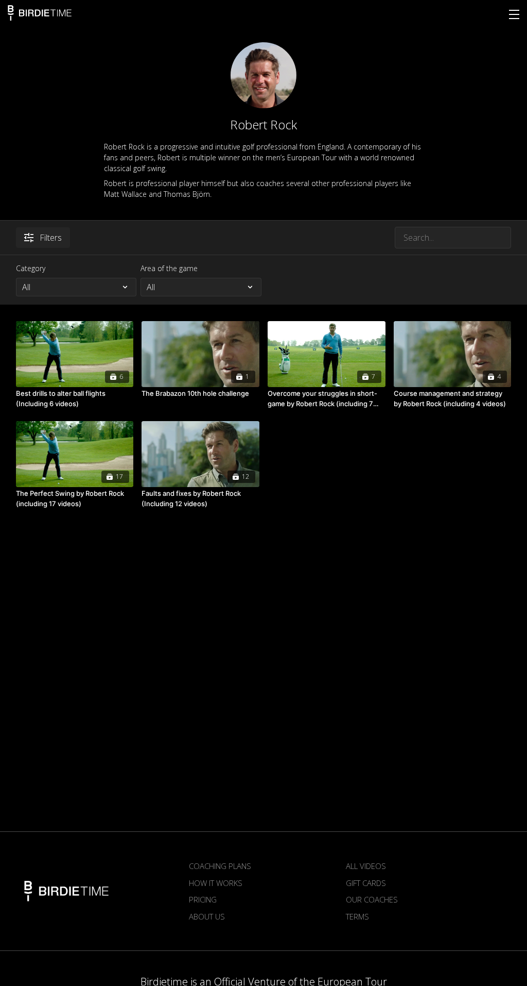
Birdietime (40, 13)
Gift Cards (366, 883)
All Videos (366, 866)
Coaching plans (220, 866)
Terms (357, 916)
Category (30, 268)
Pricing (203, 899)
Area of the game (169, 268)
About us (207, 916)
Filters (51, 237)
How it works (215, 883)
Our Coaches (372, 899)
